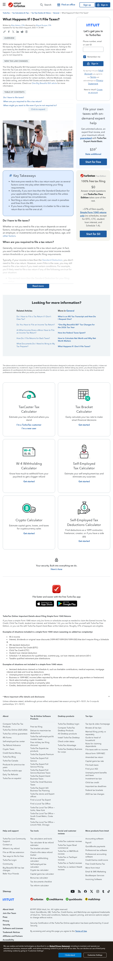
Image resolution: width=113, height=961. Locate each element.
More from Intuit (92, 868)
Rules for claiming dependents (93, 744)
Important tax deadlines (95, 786)
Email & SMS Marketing (95, 871)
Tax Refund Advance (12, 745)
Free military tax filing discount (39, 742)
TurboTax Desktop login (68, 724)
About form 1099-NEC (95, 753)
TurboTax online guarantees (15, 734)
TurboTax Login (10, 860)
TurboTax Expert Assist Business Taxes (40, 776)
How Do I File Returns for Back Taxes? (33, 338)
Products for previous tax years (14, 765)
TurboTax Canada (10, 761)
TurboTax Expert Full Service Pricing (39, 764)
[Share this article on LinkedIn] (17, 31)
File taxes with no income (96, 749)
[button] (56, 697)
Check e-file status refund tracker (41, 852)
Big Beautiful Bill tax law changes (13, 868)
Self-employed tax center (14, 741)
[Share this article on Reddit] (22, 31)
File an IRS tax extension (13, 852)
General (70, 310)
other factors (9, 236)
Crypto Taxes (8, 749)
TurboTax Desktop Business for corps (70, 749)
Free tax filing (36, 727)
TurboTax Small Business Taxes (41, 782)
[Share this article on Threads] (26, 31)
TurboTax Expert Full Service (39, 758)
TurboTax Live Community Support (14, 839)
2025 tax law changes (94, 794)
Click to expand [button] (38, 109)
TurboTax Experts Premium (42, 754)
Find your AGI (91, 769)
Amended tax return (94, 757)
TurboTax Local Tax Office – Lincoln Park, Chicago (42, 822)
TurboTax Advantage (67, 745)
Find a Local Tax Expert (40, 800)
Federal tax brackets (94, 790)
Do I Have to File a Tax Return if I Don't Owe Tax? (34, 317)
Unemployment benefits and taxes (96, 773)
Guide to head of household (93, 738)
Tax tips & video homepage (97, 724)
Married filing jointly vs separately (95, 732)
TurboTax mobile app (12, 770)
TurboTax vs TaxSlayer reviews (67, 857)
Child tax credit (92, 782)
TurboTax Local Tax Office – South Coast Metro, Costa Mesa (42, 814)
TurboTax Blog (9, 757)
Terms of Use (81, 931)
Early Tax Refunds (10, 774)
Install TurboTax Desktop (69, 737)
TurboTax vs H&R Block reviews (68, 851)
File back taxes (91, 765)
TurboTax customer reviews (70, 841)
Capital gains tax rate (94, 761)
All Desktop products (67, 734)
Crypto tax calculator (39, 870)
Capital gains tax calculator (42, 874)
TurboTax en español (12, 778)
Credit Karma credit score (96, 860)
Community (8, 864)
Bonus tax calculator (39, 878)
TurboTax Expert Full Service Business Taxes (40, 770)
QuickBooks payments (95, 846)
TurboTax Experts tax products (39, 748)
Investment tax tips (93, 778)
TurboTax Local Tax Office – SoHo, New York (42, 808)
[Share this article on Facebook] (8, 31)
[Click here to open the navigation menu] (4, 4)
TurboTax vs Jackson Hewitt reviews (70, 867)
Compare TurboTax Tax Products (13, 724)
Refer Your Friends (11, 874)
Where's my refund (11, 848)
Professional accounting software (95, 854)
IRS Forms (7, 737)
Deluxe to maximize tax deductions (40, 731)
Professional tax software (96, 850)
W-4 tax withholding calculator (39, 858)
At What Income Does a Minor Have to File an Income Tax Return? (35, 331)
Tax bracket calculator (39, 848)
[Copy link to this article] (4, 31)
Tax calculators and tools (41, 839)
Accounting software (94, 839)
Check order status (66, 741)
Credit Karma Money (12, 753)
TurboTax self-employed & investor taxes (42, 736)
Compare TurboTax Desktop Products (66, 728)
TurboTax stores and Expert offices (42, 794)
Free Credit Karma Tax (95, 864)
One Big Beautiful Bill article (44, 83)
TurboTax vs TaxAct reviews (70, 863)
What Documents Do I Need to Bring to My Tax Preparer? (36, 345)
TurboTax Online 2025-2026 (15, 730)
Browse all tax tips (93, 728)
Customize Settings (95, 955)
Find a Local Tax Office (40, 804)
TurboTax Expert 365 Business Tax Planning (40, 788)
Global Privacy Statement (59, 946)
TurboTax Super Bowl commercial (67, 845)
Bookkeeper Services (94, 875)
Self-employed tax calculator (38, 864)
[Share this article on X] (13, 31)
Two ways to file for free (13, 856)
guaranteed (86, 138)
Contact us (7, 844)
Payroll (88, 842)
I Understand (70, 955)
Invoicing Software (93, 879)
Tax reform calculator (39, 885)
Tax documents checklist (41, 882)
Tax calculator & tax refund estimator (42, 843)
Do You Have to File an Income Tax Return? (36, 325)
